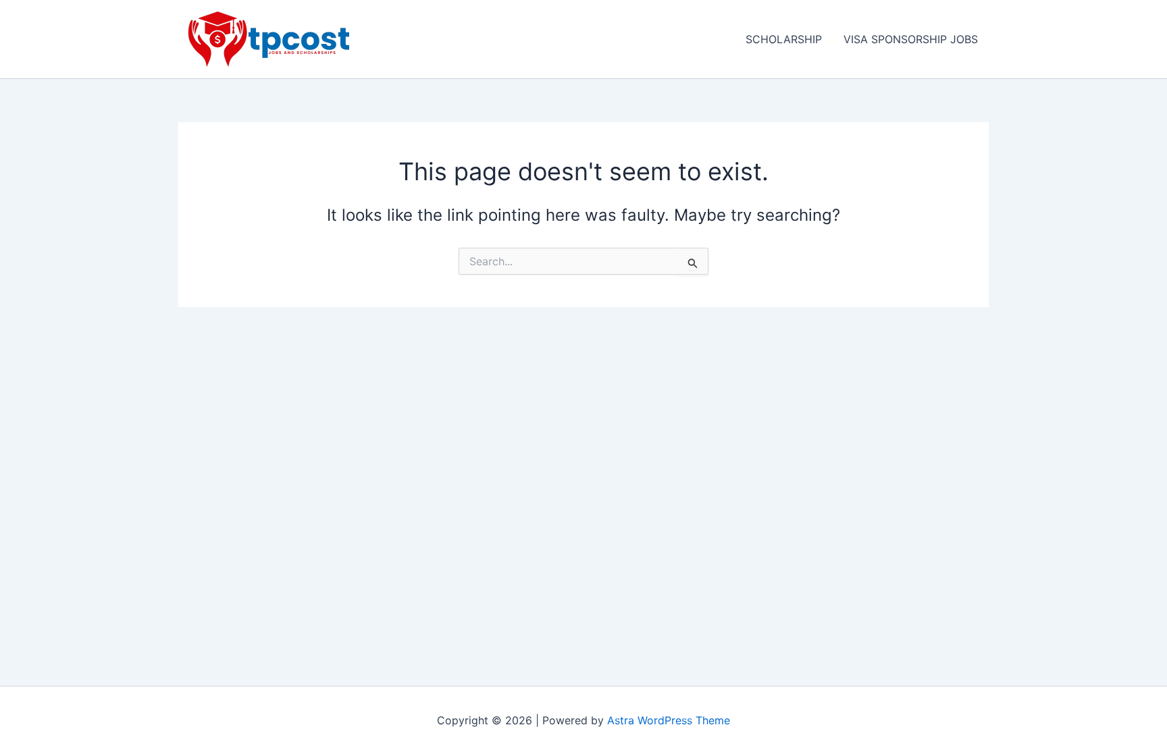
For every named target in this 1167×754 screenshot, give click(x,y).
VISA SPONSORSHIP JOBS (911, 39)
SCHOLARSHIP (784, 39)
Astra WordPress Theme (668, 720)
